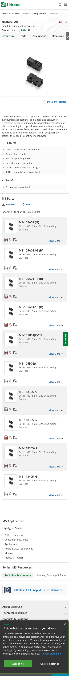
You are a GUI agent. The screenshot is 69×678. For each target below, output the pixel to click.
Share (27, 204)
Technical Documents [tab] (18, 575)
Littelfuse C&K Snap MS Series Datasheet (38, 590)
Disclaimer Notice (56, 101)
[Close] (64, 624)
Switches (26, 13)
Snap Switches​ (40, 13)
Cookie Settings (49, 663)
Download (10, 204)
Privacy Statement (51, 653)
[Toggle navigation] (65, 4)
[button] (34, 72)
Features (11, 143)
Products (15, 13)
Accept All (18, 663)
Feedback (65, 339)
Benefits (11, 180)
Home (5, 13)
